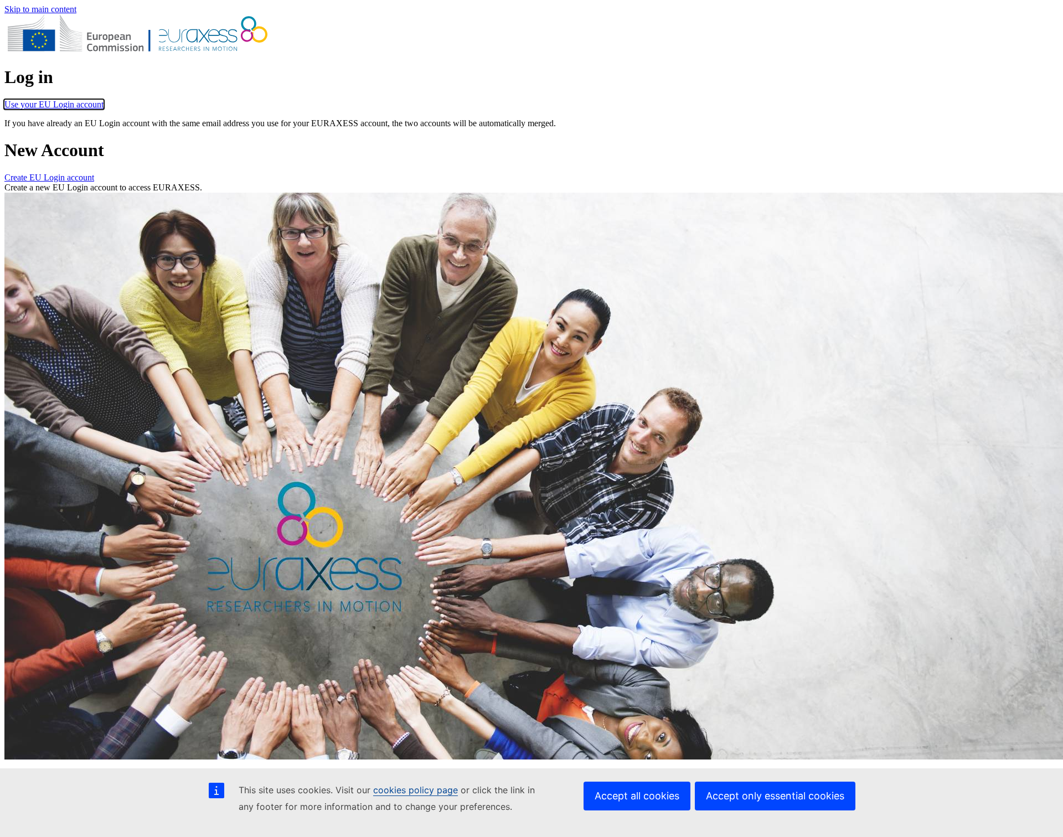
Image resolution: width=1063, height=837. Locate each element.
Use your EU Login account (54, 104)
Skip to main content (40, 9)
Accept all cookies (637, 796)
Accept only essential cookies (775, 796)
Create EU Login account (49, 177)
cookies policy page (415, 789)
